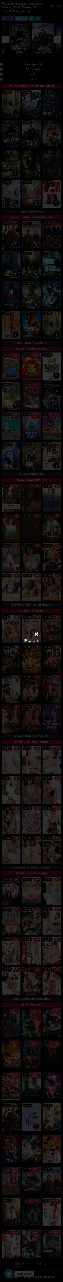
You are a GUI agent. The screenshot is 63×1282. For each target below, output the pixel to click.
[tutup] (36, 634)
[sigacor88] (31, 640)
